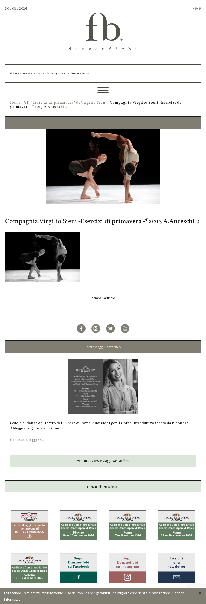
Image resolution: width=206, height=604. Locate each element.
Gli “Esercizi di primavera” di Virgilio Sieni (65, 102)
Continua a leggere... (27, 440)
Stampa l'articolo (103, 298)
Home (15, 102)
